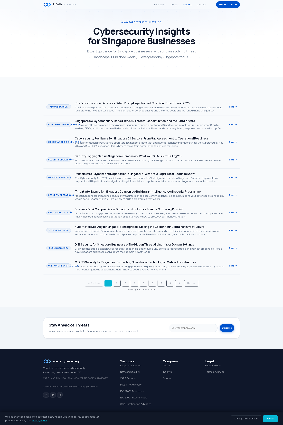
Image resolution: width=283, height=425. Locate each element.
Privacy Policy (213, 365)
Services (159, 4)
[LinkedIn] (60, 395)
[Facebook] (46, 395)
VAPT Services (128, 378)
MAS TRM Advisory (131, 384)
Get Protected (228, 4)
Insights (187, 4)
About (175, 4)
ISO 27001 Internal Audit (133, 397)
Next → (191, 283)
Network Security (130, 372)
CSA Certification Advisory (135, 404)
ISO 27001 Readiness (132, 391)
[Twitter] (53, 395)
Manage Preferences (246, 418)
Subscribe (227, 327)
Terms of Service (215, 372)
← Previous (94, 283)
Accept (270, 418)
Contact (201, 4)
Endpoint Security (130, 365)
